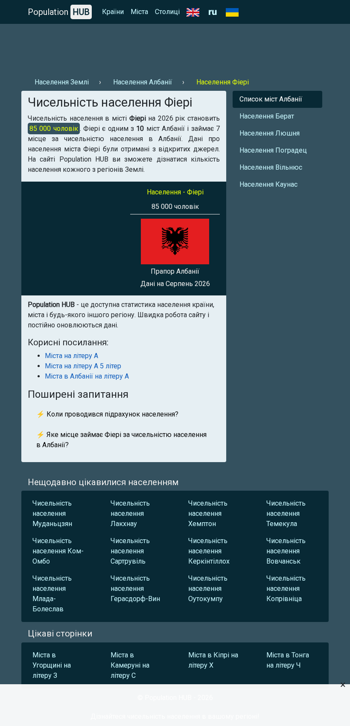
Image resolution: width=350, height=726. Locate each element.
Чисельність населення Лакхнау (130, 513)
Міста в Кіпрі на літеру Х (213, 660)
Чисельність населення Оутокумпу (208, 588)
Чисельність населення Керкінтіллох (209, 551)
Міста (139, 12)
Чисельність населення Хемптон (208, 513)
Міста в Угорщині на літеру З (51, 665)
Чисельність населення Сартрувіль (130, 551)
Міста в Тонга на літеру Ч (287, 660)
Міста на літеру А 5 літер (83, 366)
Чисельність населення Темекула (286, 513)
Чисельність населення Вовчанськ (286, 551)
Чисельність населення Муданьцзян (52, 513)
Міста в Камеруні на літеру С (130, 665)
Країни (113, 12)
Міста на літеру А (71, 356)
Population (59, 12)
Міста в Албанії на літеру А (87, 376)
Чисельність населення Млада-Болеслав (52, 593)
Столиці (167, 12)
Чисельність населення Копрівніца (286, 588)
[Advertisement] (175, 47)
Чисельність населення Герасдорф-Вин (135, 588)
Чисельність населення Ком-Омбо (58, 551)
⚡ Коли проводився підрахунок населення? (107, 414)
